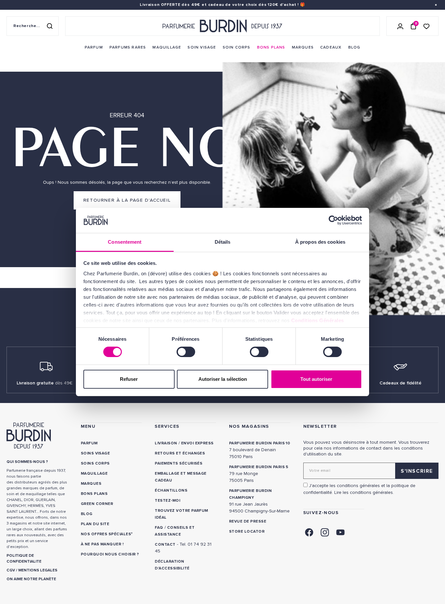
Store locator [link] (247, 531)
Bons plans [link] (94, 493)
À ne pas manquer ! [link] (102, 544)
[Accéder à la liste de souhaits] (426, 26)
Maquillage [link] (94, 473)
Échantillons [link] (171, 490)
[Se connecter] (400, 26)
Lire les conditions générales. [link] (364, 492)
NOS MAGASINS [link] (249, 426)
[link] (93, 47)
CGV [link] (11, 570)
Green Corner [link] (97, 503)
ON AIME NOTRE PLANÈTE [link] (31, 579)
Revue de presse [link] (247, 521)
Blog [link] (87, 513)
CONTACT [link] (165, 544)
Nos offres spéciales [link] (106, 534)
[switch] (186, 352)
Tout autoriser (316, 379)
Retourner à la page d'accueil (127, 200)
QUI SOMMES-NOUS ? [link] (27, 461)
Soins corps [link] (95, 463)
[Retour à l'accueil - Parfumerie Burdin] (222, 26)
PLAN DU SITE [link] (95, 524)
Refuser (129, 379)
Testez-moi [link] (167, 500)
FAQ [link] (159, 527)
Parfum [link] (89, 443)
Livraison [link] (166, 443)
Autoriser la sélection (222, 379)
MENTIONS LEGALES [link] (37, 570)
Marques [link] (91, 483)
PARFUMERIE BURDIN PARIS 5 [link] (259, 467)
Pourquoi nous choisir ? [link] (110, 554)
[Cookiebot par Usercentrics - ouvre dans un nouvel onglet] (333, 220)
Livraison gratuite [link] (45, 383)
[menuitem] (93, 47)
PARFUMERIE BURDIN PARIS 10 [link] (259, 443)
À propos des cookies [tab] (320, 242)
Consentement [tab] (124, 242)
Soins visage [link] (95, 453)
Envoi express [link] (197, 443)
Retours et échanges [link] (180, 453)
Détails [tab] (223, 242)
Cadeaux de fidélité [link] (401, 383)
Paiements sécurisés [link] (178, 463)
